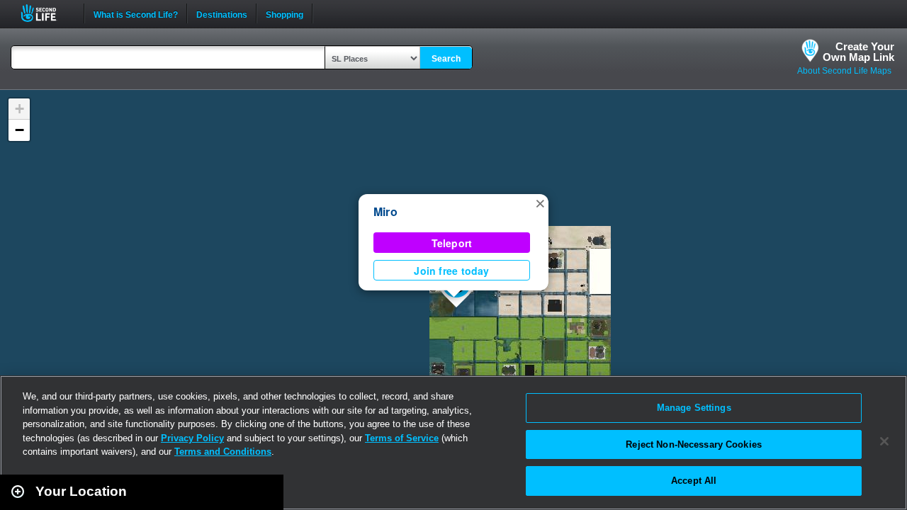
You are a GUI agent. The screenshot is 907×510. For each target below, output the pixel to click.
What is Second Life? (136, 13)
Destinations (221, 13)
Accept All (693, 480)
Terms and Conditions (222, 451)
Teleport (452, 243)
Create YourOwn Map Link (858, 51)
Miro (385, 211)
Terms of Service (402, 438)
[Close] (884, 441)
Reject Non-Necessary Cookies (694, 444)
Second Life (46, 13)
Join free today (451, 271)
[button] (539, 202)
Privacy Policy (192, 438)
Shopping (284, 13)
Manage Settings (694, 407)
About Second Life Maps (844, 71)
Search (446, 59)
